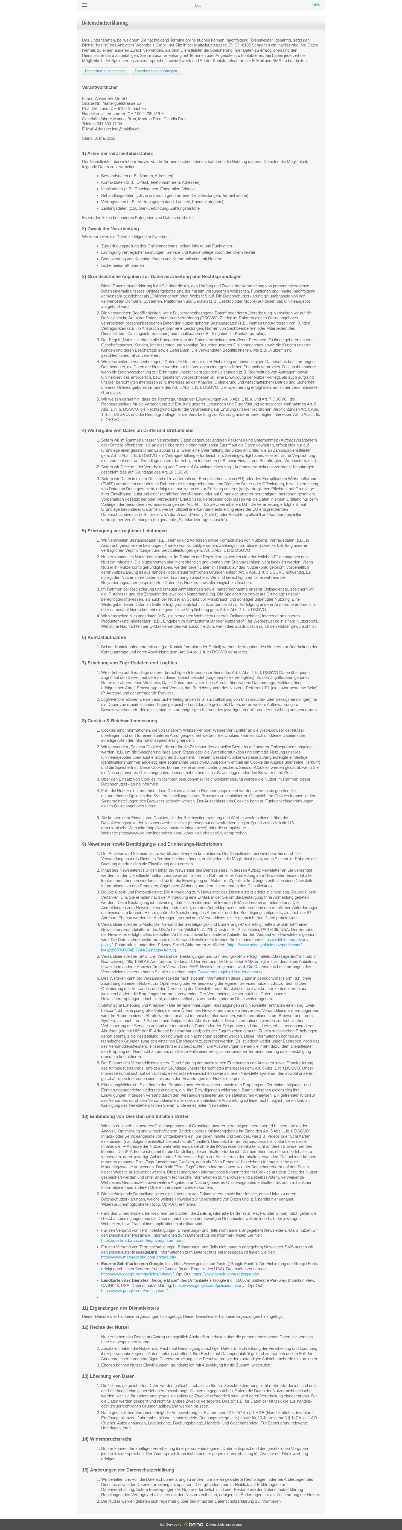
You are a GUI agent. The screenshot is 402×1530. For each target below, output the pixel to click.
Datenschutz (215, 1524)
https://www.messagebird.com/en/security (225, 972)
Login (200, 5)
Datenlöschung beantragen (156, 71)
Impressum (233, 1524)
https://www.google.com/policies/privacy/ (137, 1274)
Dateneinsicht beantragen (105, 71)
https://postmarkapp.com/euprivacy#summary (142, 1240)
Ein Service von (172, 1524)
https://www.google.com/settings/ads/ (226, 1274)
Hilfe (316, 5)
